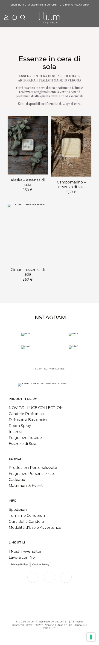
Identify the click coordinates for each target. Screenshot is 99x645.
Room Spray (20, 426)
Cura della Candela (26, 521)
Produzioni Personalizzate (33, 467)
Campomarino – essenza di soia (71, 184)
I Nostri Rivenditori (26, 551)
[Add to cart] (43, 122)
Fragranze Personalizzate (32, 473)
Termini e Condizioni (27, 515)
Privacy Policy (19, 564)
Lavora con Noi (22, 557)
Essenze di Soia (22, 444)
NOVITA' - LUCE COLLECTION (36, 408)
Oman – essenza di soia (28, 271)
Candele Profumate (27, 414)
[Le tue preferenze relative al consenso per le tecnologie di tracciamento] (91, 637)
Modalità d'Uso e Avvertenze (35, 527)
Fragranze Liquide (25, 438)
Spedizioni (18, 509)
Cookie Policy (40, 564)
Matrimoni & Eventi (26, 485)
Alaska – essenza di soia (28, 182)
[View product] (43, 128)
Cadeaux (17, 479)
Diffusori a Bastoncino (29, 420)
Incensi (15, 432)
